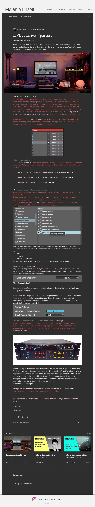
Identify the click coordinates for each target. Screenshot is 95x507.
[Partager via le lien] (28, 417)
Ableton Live (13, 17)
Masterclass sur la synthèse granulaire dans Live (76, 456)
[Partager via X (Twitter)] (18, 417)
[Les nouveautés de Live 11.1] (17, 443)
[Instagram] (34, 499)
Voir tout (88, 433)
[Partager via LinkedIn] (23, 417)
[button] (71, 9)
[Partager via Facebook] (14, 417)
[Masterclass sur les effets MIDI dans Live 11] (47, 443)
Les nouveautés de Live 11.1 (16, 455)
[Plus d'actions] (81, 29)
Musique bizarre (26, 17)
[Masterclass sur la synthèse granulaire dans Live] (77, 443)
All (4, 17)
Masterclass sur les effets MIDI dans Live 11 (45, 456)
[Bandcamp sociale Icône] (40, 499)
